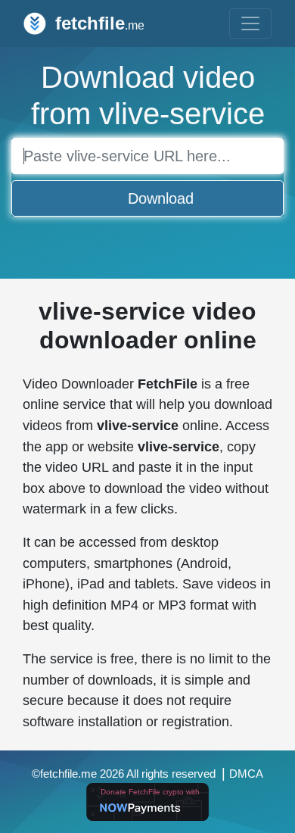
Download (161, 198)
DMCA (246, 774)
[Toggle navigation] (250, 23)
